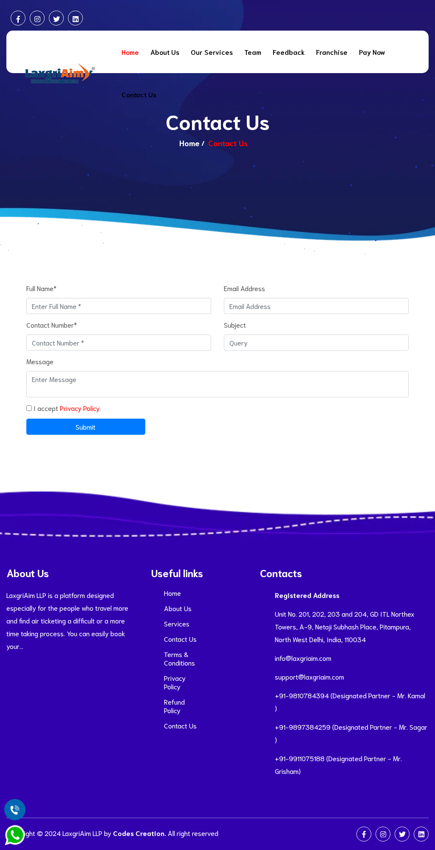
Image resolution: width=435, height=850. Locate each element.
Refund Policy (174, 705)
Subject (235, 324)
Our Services (212, 51)
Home (130, 51)
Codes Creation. (139, 832)
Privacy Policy (80, 407)
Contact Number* (51, 324)
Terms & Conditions (179, 658)
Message (40, 361)
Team (252, 51)
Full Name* (41, 287)
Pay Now (372, 51)
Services (176, 623)
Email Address (244, 287)
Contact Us (138, 94)
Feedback (289, 51)
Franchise (331, 51)
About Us (164, 51)
